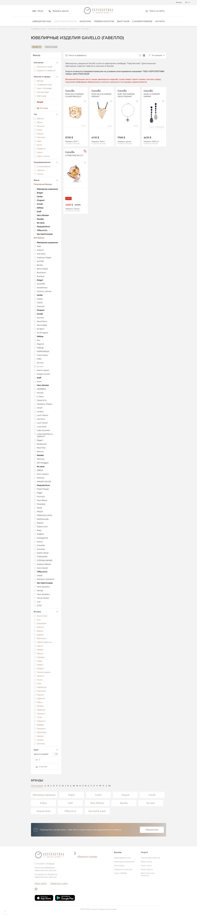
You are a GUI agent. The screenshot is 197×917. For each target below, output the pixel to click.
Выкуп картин (147, 869)
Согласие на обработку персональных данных (46, 875)
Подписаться (151, 829)
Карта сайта (41, 883)
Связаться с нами (59, 883)
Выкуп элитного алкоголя (148, 874)
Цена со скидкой (41, 754)
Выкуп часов (123, 21)
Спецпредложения (42, 162)
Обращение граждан (87, 856)
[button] (37, 11)
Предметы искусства (104, 21)
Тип (35, 114)
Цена (36, 750)
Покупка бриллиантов (150, 858)
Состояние (38, 62)
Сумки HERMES (120, 873)
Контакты (160, 21)
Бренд (36, 180)
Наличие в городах (42, 77)
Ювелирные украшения (65, 21)
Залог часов (146, 865)
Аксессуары (85, 21)
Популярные (37, 786)
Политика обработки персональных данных (45, 869)
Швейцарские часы (41, 21)
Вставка (37, 612)
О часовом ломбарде (142, 21)
